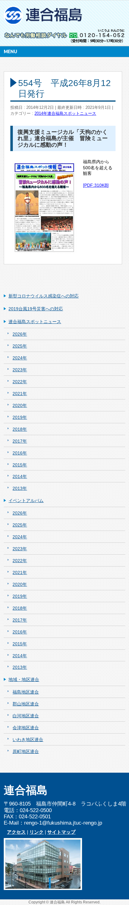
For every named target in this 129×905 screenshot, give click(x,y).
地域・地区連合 (23, 679)
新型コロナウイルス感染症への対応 (43, 295)
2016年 (20, 452)
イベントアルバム (26, 500)
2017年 (20, 441)
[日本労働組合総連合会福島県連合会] (43, 17)
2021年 (20, 393)
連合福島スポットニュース (71, 113)
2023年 (20, 369)
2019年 (20, 417)
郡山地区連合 (26, 703)
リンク (36, 832)
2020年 (20, 405)
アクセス (16, 832)
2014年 (40, 113)
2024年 (20, 357)
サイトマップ (61, 832)
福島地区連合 (26, 691)
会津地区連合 (26, 727)
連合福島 (57, 902)
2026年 (20, 334)
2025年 (20, 345)
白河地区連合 (26, 715)
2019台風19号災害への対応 (35, 308)
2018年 (20, 429)
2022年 (20, 381)
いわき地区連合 (28, 739)
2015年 (20, 464)
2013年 (20, 488)
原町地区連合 (26, 751)
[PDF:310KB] (96, 185)
